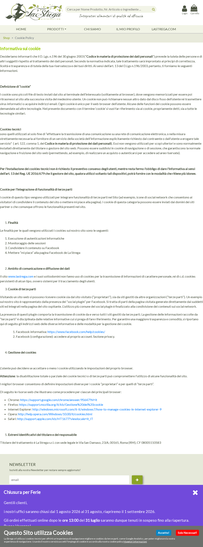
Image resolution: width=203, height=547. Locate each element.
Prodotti (55, 29)
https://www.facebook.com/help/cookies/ (76, 332)
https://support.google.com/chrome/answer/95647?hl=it (58, 400)
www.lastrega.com (21, 276)
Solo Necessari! (187, 532)
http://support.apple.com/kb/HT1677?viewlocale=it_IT (55, 419)
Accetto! (163, 532)
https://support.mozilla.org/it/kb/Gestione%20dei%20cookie (61, 404)
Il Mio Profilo (128, 29)
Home (21, 29)
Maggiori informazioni (135, 541)
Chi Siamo (92, 29)
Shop (6, 38)
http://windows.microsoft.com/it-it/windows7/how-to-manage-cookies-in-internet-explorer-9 (97, 409)
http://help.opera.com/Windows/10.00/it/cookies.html (55, 414)
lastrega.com (164, 29)
